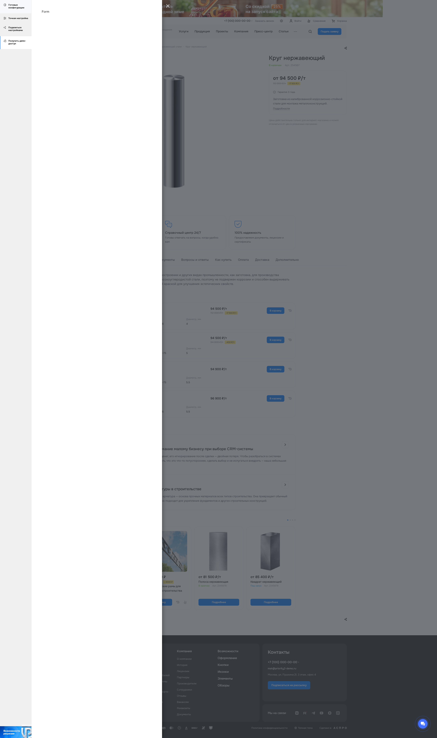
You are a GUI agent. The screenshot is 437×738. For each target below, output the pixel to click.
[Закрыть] (167, 7)
